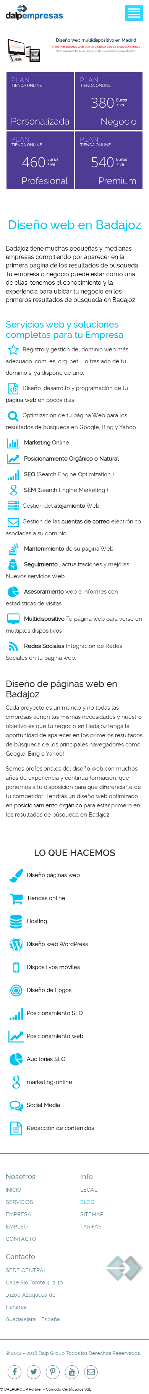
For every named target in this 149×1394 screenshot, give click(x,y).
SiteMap (92, 1214)
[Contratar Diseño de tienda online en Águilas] (40, 101)
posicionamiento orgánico (48, 805)
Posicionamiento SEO (55, 1013)
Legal (88, 1190)
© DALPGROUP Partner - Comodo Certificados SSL (45, 1389)
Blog (87, 1202)
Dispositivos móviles (53, 967)
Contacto (21, 1239)
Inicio (13, 1190)
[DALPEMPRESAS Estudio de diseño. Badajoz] (34, 11)
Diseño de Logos (49, 990)
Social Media (43, 1105)
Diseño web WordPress (57, 944)
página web (21, 400)
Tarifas (91, 1226)
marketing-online (49, 1082)
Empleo (17, 1226)
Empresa (18, 1214)
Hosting (37, 921)
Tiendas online (46, 898)
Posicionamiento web (55, 1036)
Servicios (19, 1202)
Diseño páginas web (53, 875)
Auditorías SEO (46, 1059)
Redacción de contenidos (60, 1128)
